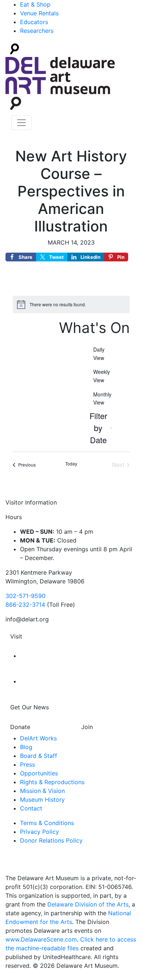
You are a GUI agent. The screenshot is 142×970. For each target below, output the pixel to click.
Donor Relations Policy (51, 840)
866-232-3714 (25, 604)
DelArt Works (38, 738)
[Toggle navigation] (21, 122)
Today (71, 464)
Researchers (37, 30)
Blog (26, 747)
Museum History (42, 799)
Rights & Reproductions (52, 782)
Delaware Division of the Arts (88, 904)
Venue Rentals (39, 13)
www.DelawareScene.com (41, 939)
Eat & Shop (35, 4)
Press (27, 764)
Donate (20, 727)
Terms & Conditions (47, 823)
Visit (16, 636)
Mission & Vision (42, 790)
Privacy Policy (39, 831)
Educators (34, 22)
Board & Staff (38, 755)
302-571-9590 (25, 595)
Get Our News (29, 707)
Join (87, 727)
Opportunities (39, 773)
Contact (31, 808)
